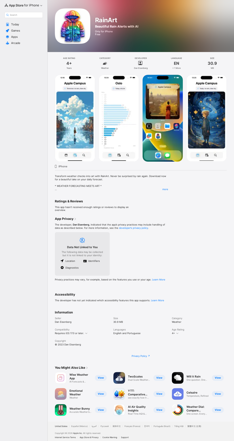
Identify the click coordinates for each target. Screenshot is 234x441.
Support (125, 437)
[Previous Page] (51, 118)
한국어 (147, 426)
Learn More (158, 279)
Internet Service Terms (65, 437)
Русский (105, 426)
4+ (173, 333)
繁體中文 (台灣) (194, 426)
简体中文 (117, 426)
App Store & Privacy (89, 437)
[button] (24, 24)
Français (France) (132, 426)
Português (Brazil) (162, 426)
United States (61, 426)
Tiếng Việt (179, 426)
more (165, 189)
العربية (94, 426)
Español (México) (79, 426)
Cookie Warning (109, 437)
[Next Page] (230, 118)
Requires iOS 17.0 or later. (69, 333)
